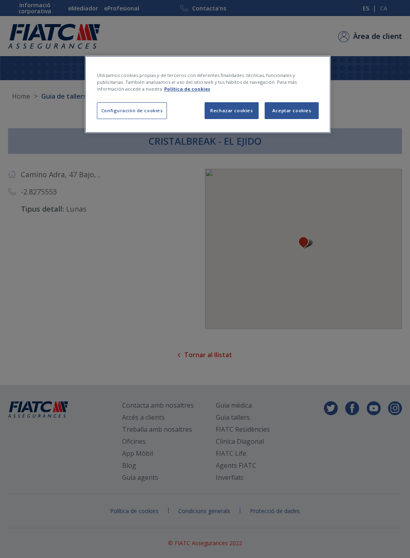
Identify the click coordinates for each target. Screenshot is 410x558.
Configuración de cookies (132, 110)
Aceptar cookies (292, 110)
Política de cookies (187, 89)
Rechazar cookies (231, 110)
